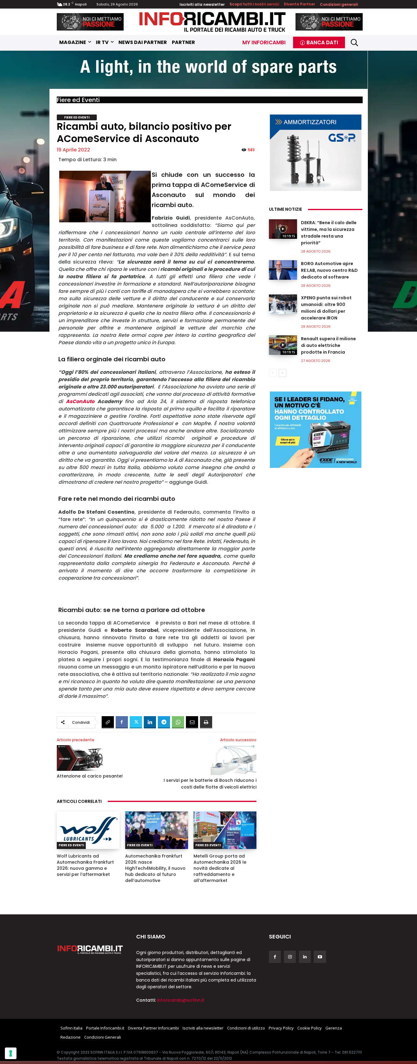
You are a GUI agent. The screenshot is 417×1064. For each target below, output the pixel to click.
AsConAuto (80, 401)
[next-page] (282, 373)
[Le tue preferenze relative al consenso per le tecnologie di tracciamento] (10, 1053)
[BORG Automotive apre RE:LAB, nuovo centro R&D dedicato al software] (283, 270)
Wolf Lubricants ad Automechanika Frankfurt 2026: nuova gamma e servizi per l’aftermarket (85, 865)
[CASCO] (90, 22)
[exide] (315, 430)
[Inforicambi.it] (212, 22)
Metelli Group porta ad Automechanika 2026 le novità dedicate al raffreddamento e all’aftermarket (220, 868)
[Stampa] (206, 722)
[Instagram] (290, 957)
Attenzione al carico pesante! (90, 776)
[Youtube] (320, 957)
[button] (354, 42)
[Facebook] (122, 722)
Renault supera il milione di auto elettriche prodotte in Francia (328, 345)
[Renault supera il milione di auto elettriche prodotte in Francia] (283, 345)
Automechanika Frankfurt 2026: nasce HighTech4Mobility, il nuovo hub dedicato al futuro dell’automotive (155, 868)
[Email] (192, 722)
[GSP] (315, 153)
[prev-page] (273, 373)
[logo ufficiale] (90, 949)
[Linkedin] (150, 722)
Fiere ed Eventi (78, 100)
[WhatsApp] (178, 722)
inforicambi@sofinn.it (180, 1000)
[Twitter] (136, 722)
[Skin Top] (208, 71)
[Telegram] (164, 722)
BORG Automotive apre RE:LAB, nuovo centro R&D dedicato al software (329, 270)
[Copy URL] (108, 722)
